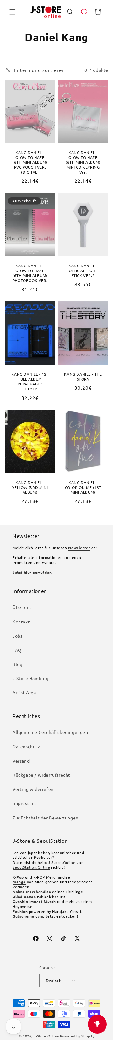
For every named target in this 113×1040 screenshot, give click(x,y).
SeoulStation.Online (31, 866)
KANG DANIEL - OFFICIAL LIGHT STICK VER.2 (83, 270)
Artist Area (24, 692)
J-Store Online (46, 1035)
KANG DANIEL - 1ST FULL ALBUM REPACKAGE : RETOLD (29, 381)
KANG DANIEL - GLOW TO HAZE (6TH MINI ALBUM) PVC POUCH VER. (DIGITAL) (30, 162)
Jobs (17, 636)
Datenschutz (26, 746)
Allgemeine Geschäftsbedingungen (50, 732)
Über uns (22, 607)
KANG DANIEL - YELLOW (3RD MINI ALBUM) (30, 487)
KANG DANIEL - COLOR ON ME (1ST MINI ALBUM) (83, 487)
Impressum (24, 803)
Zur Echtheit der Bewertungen (45, 817)
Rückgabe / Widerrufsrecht (41, 775)
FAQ (17, 650)
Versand (21, 760)
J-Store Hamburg (31, 678)
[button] (12, 12)
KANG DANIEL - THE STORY (83, 377)
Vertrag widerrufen (33, 789)
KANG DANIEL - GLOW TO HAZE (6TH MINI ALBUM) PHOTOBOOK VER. (30, 273)
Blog (17, 664)
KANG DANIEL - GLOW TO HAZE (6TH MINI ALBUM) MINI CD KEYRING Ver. (83, 162)
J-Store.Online (61, 862)
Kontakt (21, 621)
